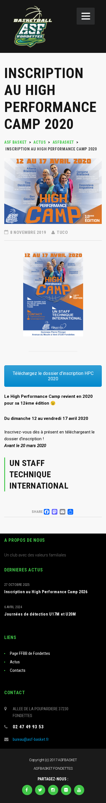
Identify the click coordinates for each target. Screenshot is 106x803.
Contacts (17, 670)
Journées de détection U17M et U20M (40, 614)
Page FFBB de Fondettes (30, 653)
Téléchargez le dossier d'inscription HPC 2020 (53, 376)
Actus (15, 661)
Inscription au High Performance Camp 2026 (46, 592)
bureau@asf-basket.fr (31, 739)
